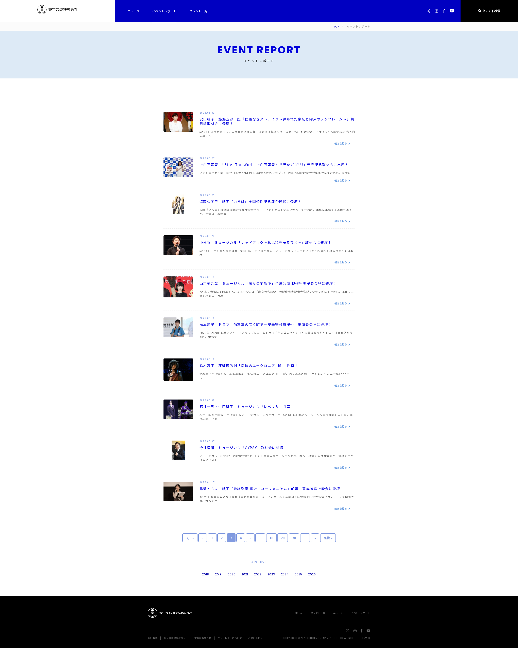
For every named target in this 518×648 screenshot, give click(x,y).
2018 (205, 574)
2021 (244, 574)
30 (294, 537)
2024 (285, 574)
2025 (298, 574)
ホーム (299, 612)
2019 (218, 574)
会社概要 (152, 638)
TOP (337, 26)
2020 (231, 574)
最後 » (328, 537)
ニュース (338, 612)
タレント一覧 (318, 612)
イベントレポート (360, 612)
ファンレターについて (230, 638)
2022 (257, 574)
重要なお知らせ (202, 638)
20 (282, 537)
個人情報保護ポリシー (176, 638)
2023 (271, 574)
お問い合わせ (255, 638)
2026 (312, 574)
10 (271, 537)
